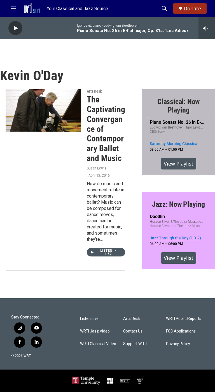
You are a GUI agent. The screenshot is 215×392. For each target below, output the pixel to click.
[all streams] (206, 28)
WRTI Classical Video (98, 344)
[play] (15, 28)
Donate (192, 9)
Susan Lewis (96, 168)
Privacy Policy (178, 344)
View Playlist (178, 163)
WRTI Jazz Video (95, 331)
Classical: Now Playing (178, 105)
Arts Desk (94, 91)
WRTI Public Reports (183, 319)
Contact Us (132, 331)
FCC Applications (181, 331)
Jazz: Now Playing (178, 204)
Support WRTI (135, 344)
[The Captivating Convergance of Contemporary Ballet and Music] (43, 110)
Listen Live (89, 319)
